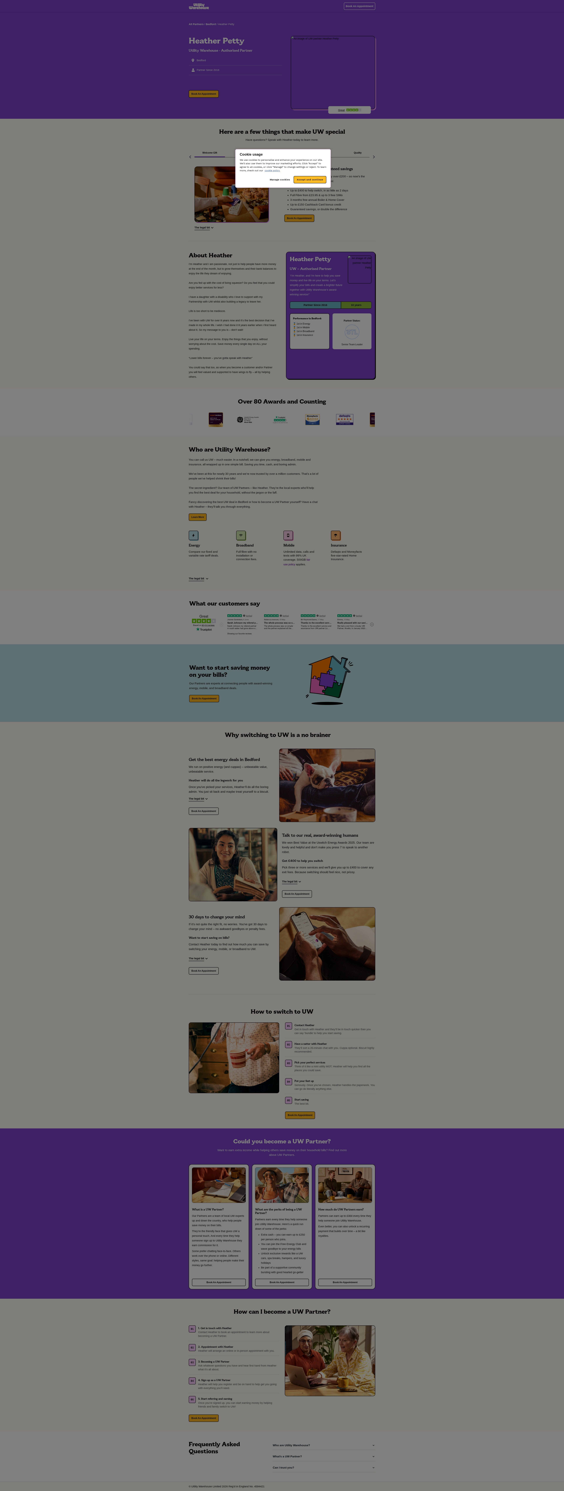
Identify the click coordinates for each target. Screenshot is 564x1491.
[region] (283, 168)
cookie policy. (272, 170)
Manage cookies (280, 179)
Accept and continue (310, 179)
